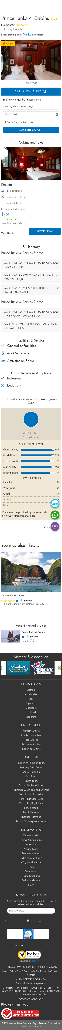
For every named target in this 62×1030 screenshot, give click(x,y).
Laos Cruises (31, 739)
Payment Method (31, 853)
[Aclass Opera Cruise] (31, 572)
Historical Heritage (31, 817)
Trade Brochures (31, 876)
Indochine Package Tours (31, 763)
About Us (31, 844)
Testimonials (31, 871)
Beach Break (31, 808)
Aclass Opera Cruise (14, 595)
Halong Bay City (13, 29)
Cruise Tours (31, 781)
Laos (31, 698)
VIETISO (37, 1026)
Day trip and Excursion (31, 794)
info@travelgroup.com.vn (34, 983)
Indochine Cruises (31, 748)
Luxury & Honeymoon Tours (31, 821)
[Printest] (45, 945)
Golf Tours (31, 776)
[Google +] (37, 945)
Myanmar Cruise (31, 744)
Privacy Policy (31, 849)
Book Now (44, 231)
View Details (8, 233)
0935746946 (25, 979)
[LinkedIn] (41, 945)
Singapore (31, 707)
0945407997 (40, 979)
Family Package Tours (31, 799)
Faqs (31, 867)
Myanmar (31, 703)
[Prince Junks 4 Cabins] (10, 636)
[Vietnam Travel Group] (28, 933)
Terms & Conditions (31, 840)
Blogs (31, 885)
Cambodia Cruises (31, 735)
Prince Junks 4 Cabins (33, 632)
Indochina (31, 716)
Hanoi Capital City (14, 604)
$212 (30, 641)
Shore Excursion (31, 772)
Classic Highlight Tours (31, 803)
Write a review (50, 527)
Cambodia (31, 694)
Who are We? (31, 835)
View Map (31, 82)
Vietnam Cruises (31, 730)
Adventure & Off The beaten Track (31, 790)
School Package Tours (31, 785)
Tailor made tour (31, 880)
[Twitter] (33, 945)
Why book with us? (31, 858)
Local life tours (31, 812)
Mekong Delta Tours (31, 767)
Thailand (31, 712)
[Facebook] (28, 945)
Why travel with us (31, 862)
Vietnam (31, 689)
